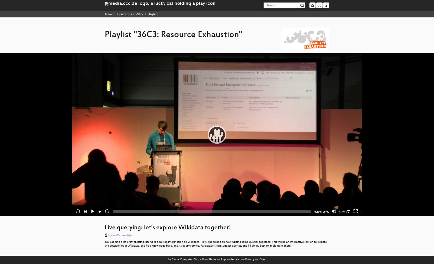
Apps (224, 259)
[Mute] (334, 211)
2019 (139, 14)
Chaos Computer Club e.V (188, 259)
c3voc (262, 259)
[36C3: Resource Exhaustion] (348, 211)
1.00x (342, 211)
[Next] (100, 211)
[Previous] (85, 211)
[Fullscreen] (356, 211)
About (212, 259)
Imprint (236, 259)
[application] (217, 134)
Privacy (249, 259)
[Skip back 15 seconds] (78, 211)
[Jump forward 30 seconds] (107, 211)
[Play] (217, 134)
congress (125, 14)
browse (110, 14)
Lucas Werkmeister (120, 235)
